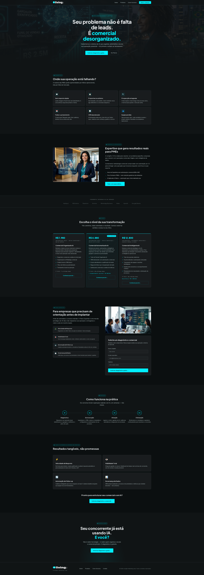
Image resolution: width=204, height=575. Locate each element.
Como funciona (132, 2)
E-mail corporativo (112, 355)
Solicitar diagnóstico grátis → (97, 53)
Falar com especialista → (114, 184)
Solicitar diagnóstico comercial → (102, 501)
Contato (105, 568)
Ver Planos (114, 53)
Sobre (116, 2)
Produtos (122, 2)
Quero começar (145, 2)
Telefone (110, 362)
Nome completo (112, 348)
